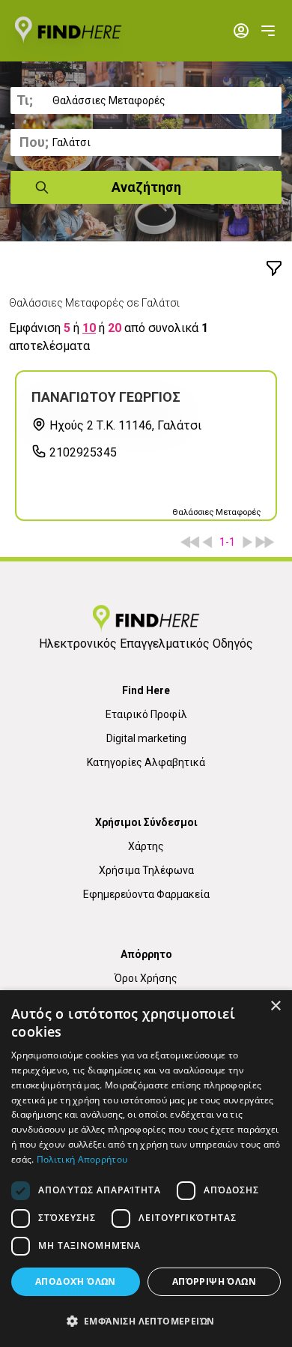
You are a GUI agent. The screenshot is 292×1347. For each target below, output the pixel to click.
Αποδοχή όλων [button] (75, 1281)
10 (89, 328)
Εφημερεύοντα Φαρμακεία (146, 894)
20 (114, 328)
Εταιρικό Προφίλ (146, 714)
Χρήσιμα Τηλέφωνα (146, 870)
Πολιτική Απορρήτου (82, 1159)
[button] (146, 1321)
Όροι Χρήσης (146, 978)
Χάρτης (146, 846)
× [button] (275, 1006)
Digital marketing (146, 738)
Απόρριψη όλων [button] (214, 1281)
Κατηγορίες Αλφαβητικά (146, 762)
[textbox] (146, 100)
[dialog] (146, 1168)
